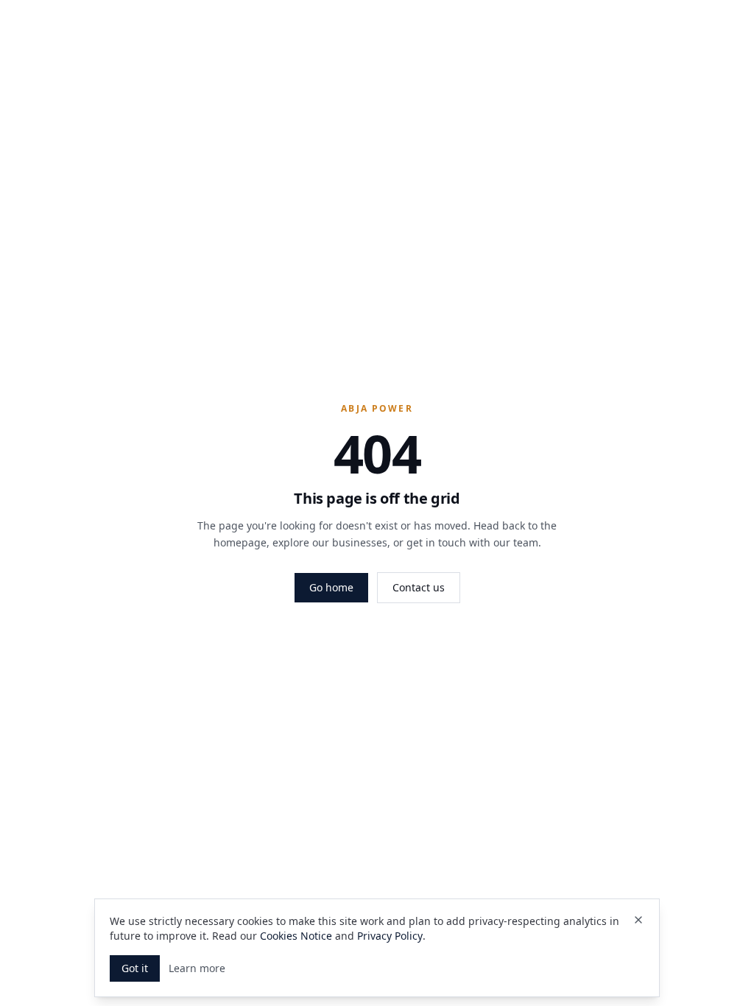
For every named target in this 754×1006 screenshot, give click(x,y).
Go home (331, 587)
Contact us (418, 587)
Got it (134, 968)
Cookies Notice (296, 936)
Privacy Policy (390, 936)
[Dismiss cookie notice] (638, 920)
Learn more (197, 968)
